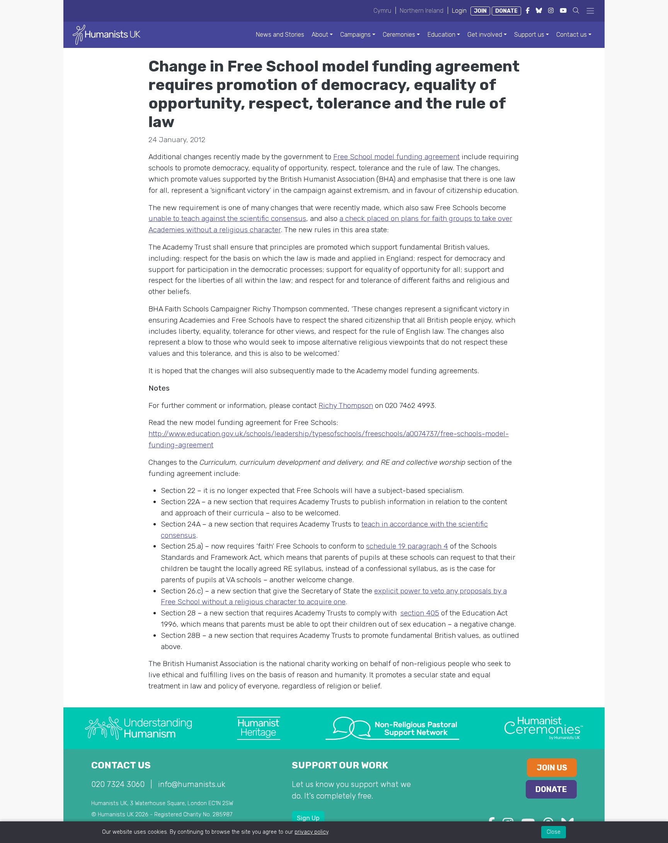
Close (554, 832)
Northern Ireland (421, 10)
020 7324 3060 (118, 784)
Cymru (382, 10)
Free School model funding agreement (396, 156)
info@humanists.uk (191, 784)
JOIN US (552, 767)
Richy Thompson (346, 405)
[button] (576, 10)
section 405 (419, 612)
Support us (529, 34)
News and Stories (280, 34)
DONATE (506, 11)
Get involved (484, 34)
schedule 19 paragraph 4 (407, 546)
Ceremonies (399, 34)
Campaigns (355, 34)
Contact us (571, 34)
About (320, 34)
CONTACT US (121, 765)
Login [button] (459, 10)
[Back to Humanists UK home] (106, 34)
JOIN (480, 11)
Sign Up (308, 818)
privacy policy (311, 832)
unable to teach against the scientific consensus (227, 218)
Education (441, 34)
